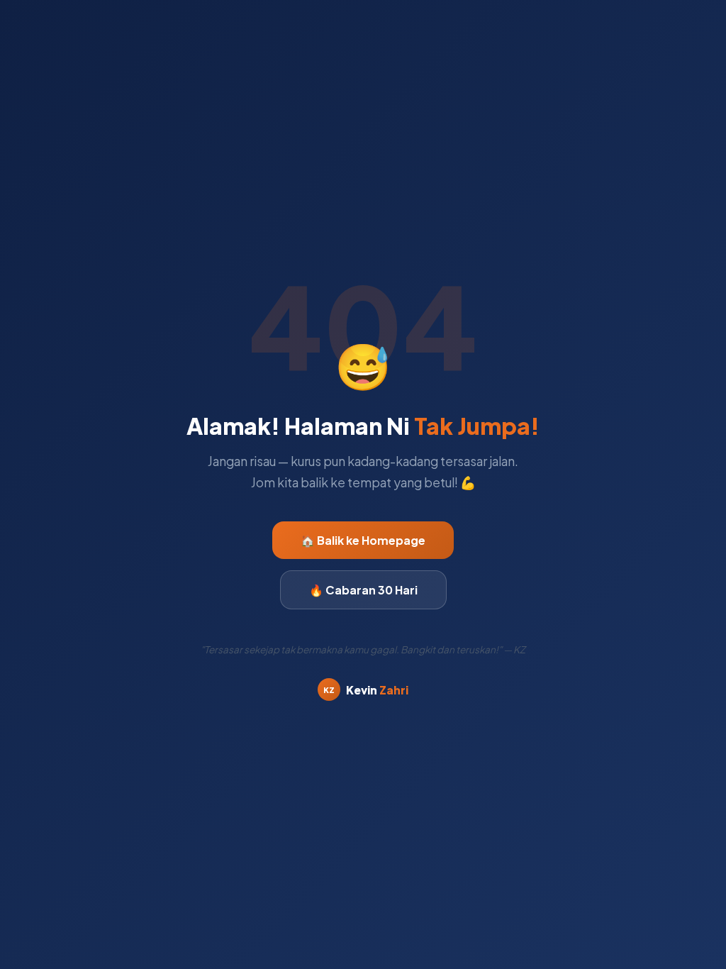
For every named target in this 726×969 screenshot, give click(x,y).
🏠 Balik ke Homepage (363, 540)
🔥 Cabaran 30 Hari (363, 589)
